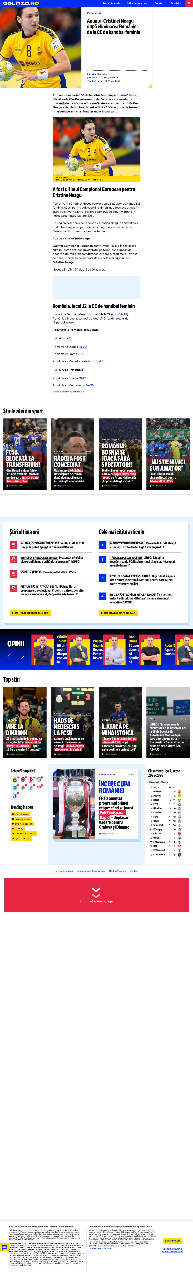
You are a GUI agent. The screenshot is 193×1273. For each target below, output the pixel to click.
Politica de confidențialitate (91, 871)
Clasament (154, 782)
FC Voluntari (159, 850)
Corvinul (157, 812)
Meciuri (164, 782)
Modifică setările (117, 871)
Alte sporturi (94, 13)
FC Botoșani (159, 842)
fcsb (28, 838)
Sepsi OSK (158, 825)
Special (175, 3)
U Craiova (157, 808)
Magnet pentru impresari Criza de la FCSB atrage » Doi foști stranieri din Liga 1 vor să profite (140, 545)
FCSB (155, 804)
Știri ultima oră (24, 532)
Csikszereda (159, 854)
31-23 (99, 361)
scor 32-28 (119, 314)
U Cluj (156, 837)
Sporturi (159, 3)
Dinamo (157, 791)
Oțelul (156, 821)
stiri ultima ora (22, 814)
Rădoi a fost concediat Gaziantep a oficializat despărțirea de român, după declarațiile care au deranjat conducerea (72, 454)
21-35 (81, 354)
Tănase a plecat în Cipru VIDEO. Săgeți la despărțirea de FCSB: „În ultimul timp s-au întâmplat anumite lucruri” (140, 562)
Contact (134, 871)
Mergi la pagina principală (119, 613)
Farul (155, 816)
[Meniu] (189, 3)
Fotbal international (137, 3)
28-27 (82, 378)
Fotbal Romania (111, 3)
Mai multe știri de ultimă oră (31, 613)
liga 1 (17, 838)
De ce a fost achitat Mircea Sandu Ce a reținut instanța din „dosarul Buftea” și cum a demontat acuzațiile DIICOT (140, 598)
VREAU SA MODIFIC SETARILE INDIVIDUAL (172, 1250)
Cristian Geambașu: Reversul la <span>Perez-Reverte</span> (85, 650)
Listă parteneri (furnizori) (100, 1248)
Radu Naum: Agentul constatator (157, 650)
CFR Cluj (19, 828)
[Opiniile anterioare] (9, 656)
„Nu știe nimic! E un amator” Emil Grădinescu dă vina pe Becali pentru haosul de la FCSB (168, 454)
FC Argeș (157, 829)
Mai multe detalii (26, 1240)
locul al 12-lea (126, 95)
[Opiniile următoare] (22, 656)
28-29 (83, 347)
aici (67, 1255)
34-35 (90, 385)
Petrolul (157, 795)
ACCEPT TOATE (172, 1241)
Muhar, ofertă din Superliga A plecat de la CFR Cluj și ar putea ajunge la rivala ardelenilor (51, 545)
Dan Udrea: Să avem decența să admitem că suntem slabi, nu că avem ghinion (121, 650)
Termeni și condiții (64, 871)
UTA (155, 846)
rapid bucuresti (22, 819)
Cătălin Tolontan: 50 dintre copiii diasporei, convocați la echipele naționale (49, 650)
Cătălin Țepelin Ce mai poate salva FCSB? (51, 574)
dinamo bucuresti (24, 824)
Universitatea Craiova (25, 833)
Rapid (156, 799)
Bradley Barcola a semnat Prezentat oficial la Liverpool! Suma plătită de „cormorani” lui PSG (51, 560)
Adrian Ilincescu (98, 74)
